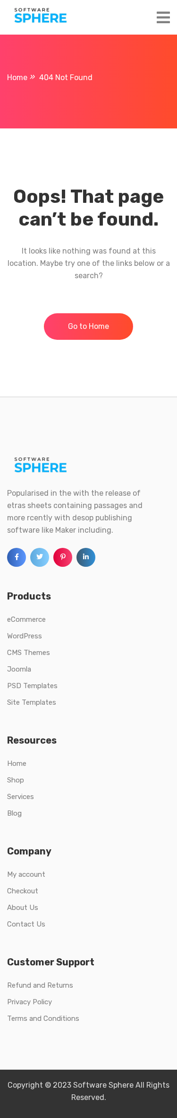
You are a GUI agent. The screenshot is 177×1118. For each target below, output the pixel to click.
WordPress (24, 636)
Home (16, 763)
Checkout (22, 891)
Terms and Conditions (43, 1018)
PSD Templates (32, 686)
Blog (14, 813)
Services (20, 796)
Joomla (19, 669)
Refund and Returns (40, 985)
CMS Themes (28, 652)
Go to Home (88, 326)
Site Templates (31, 702)
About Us (22, 907)
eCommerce (26, 619)
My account (26, 874)
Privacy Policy (29, 1002)
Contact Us (26, 924)
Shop (15, 780)
